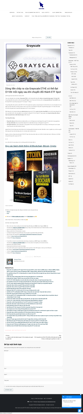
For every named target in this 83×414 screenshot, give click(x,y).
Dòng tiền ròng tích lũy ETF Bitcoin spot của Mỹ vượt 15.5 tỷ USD (21, 293)
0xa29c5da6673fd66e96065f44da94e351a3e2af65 (31, 234)
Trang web (6, 380)
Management (72, 57)
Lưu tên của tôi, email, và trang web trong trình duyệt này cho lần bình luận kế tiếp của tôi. (25, 386)
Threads (70, 47)
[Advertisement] (41, 27)
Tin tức (24, 330)
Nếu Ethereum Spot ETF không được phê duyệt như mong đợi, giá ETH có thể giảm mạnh (27, 320)
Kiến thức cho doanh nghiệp (73, 115)
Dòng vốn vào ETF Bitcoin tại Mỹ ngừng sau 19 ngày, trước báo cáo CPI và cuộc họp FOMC (27, 324)
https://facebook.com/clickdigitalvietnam (46, 401)
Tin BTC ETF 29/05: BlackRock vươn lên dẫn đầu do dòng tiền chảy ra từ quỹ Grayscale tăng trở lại (29, 280)
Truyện (69, 153)
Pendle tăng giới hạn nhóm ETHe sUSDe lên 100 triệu (19, 288)
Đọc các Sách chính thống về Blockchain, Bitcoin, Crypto (30, 146)
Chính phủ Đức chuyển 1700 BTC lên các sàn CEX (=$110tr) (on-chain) (22, 278)
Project (72, 71)
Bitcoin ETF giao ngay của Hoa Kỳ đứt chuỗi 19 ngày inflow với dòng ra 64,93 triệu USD (26, 319)
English (69, 158)
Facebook (71, 52)
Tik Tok (70, 142)
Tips (69, 50)
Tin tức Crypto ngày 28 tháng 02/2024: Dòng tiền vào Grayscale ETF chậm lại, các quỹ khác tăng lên (29, 283)
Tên (5, 368)
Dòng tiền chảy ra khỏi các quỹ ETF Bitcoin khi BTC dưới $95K (21, 285)
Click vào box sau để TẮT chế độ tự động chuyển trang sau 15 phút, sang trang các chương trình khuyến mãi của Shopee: (41, 407)
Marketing (71, 160)
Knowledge (71, 168)
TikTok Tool (20, 12)
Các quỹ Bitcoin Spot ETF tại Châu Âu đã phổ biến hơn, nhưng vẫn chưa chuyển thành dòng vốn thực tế (30, 281)
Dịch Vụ (71, 120)
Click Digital (30, 216)
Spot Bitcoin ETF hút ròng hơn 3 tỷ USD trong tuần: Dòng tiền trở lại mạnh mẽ (24, 307)
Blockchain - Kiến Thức (11, 330)
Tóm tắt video (74, 92)
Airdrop (73, 84)
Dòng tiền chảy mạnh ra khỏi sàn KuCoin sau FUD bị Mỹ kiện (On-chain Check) (24, 303)
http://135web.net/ (17, 237)
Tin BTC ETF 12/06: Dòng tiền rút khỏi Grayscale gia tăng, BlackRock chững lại (24, 300)
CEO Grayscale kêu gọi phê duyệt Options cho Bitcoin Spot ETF (21, 314)
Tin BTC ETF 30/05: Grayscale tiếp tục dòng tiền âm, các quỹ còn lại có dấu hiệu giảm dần (27, 298)
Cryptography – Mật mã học (74, 129)
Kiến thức (73, 66)
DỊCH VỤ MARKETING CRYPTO (32, 12)
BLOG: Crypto (45, 12)
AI (69, 96)
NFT (72, 73)
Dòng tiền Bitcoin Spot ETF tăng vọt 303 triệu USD (18, 305)
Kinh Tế (70, 145)
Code (72, 89)
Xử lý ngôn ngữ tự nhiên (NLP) (74, 104)
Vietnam (69, 45)
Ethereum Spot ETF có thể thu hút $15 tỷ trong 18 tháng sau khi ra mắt (23, 290)
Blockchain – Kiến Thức (74, 60)
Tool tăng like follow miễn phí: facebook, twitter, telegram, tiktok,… (51, 16)
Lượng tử (72, 134)
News (71, 123)
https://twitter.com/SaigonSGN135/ (19, 236)
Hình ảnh (71, 111)
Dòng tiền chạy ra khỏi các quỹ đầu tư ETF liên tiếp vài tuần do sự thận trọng (24, 312)
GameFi (73, 79)
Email (5, 374)
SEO (69, 139)
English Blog (68, 12)
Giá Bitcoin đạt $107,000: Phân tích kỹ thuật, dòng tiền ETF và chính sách (23, 325)
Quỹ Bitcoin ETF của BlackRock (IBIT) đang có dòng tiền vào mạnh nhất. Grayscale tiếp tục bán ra (29, 291)
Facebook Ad (72, 55)
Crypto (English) (71, 166)
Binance (8, 211)
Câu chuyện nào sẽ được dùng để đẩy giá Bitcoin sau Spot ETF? (21, 308)
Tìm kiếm (49, 37)
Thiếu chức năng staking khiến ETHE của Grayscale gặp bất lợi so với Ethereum (25, 276)
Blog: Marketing (57, 12)
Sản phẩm (72, 98)
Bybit (8, 213)
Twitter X (71, 150)
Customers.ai (69, 407)
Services (12, 12)
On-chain (72, 87)
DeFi (72, 76)
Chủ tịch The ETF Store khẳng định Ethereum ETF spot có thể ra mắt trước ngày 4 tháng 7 (27, 322)
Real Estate (71, 173)
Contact (27, 16)
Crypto (19, 330)
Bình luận (6, 350)
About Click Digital (17, 16)
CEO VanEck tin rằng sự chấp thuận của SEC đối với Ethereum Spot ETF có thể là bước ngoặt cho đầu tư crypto (32, 310)
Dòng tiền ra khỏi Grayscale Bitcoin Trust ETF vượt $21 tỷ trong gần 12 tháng (24, 302)
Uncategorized (71, 156)
